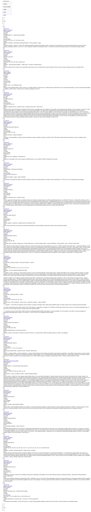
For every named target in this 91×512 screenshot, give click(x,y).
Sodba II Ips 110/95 (7, 94)
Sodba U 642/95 (7, 72)
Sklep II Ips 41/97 (7, 391)
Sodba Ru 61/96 (7, 257)
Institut (4, 9)
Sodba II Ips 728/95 (7, 413)
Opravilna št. (6, 1)
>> (4, 23)
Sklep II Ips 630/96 (7, 210)
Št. (4, 26)
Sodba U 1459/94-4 (7, 437)
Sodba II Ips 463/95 (7, 317)
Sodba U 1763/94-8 (7, 164)
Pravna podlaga (6, 6)
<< (4, 17)
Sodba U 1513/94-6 (7, 51)
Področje (5, 33)
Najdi (4, 15)
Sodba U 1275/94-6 (7, 30)
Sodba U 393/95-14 (7, 143)
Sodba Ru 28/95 (7, 289)
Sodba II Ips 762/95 (7, 230)
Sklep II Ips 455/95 (7, 337)
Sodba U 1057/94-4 (7, 486)
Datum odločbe (6, 31)
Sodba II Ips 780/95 (7, 184)
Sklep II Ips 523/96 (7, 461)
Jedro (4, 12)
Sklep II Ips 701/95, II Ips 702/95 (10, 360)
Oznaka (5, 4)
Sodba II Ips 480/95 (7, 122)
